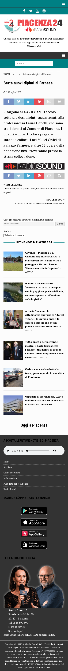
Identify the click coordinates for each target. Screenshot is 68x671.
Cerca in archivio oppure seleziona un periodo (28, 219)
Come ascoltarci (11, 472)
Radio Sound (9, 489)
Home (6, 461)
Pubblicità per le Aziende (15, 483)
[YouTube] (37, 10)
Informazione (10, 478)
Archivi (7, 231)
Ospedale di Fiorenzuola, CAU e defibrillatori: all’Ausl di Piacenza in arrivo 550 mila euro (44, 400)
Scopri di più (15, 631)
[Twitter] (31, 10)
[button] (63, 3)
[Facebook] (24, 10)
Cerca (60, 223)
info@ (21, 627)
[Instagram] (44, 10)
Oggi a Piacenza (34, 425)
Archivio (7, 467)
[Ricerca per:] (34, 63)
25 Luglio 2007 (13, 92)
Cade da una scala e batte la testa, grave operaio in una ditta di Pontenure (44, 373)
